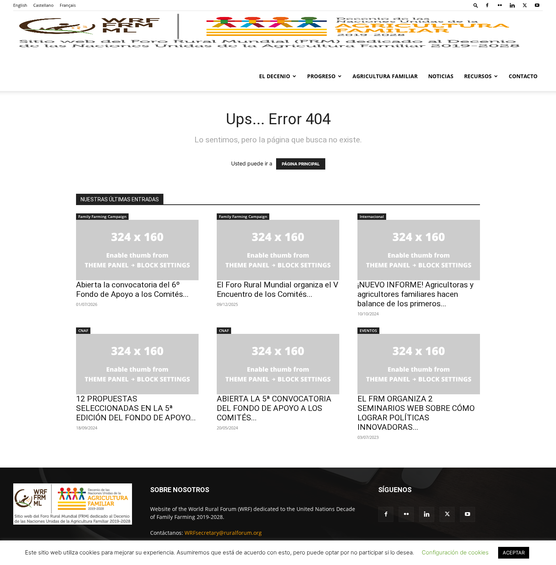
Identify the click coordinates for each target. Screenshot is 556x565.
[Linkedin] (512, 5)
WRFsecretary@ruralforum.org (223, 532)
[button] (475, 5)
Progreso (321, 76)
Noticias (440, 76)
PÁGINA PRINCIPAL (301, 164)
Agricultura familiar (385, 76)
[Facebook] (487, 5)
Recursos (478, 76)
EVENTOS (368, 330)
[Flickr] (499, 5)
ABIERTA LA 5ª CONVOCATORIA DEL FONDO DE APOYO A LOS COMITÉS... (274, 408)
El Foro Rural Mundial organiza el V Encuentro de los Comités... (277, 289)
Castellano (43, 5)
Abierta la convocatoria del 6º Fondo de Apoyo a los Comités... (132, 289)
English (20, 5)
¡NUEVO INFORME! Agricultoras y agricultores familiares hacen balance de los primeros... (415, 294)
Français (68, 5)
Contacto (523, 76)
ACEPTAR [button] (514, 553)
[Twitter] (524, 5)
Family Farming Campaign (102, 216)
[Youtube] (537, 5)
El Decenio (274, 76)
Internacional (372, 216)
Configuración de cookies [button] (455, 552)
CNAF (83, 330)
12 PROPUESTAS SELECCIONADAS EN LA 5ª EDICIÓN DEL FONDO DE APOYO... (136, 408)
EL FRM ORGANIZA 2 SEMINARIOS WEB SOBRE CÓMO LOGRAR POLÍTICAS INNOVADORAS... (416, 413)
